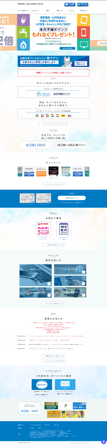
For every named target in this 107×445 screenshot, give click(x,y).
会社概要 (32, 428)
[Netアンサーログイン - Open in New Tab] (83, 5)
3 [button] (54, 52)
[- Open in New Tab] (29, 414)
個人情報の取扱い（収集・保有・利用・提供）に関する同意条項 (43, 432)
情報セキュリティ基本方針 (63, 436)
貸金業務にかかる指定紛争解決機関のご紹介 (39, 434)
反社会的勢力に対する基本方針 (58, 434)
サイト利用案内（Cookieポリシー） (37, 437)
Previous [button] (19, 32)
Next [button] (88, 32)
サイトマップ (75, 436)
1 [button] (50, 52)
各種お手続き (47, 424)
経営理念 (39, 428)
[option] (53, 32)
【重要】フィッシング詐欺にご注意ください (53, 73)
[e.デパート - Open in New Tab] (71, 148)
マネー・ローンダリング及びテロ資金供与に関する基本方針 (42, 436)
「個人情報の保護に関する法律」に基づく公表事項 (53, 430)
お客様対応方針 (63, 432)
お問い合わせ (56, 424)
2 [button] (52, 52)
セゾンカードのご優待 (63, 238)
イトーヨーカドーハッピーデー (43, 238)
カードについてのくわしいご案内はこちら (71, 202)
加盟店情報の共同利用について (66, 433)
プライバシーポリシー (34, 430)
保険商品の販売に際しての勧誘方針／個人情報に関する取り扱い (43, 433)
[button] (87, 171)
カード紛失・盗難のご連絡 (35, 424)
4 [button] (57, 52)
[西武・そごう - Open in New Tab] (35, 148)
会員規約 (69, 430)
